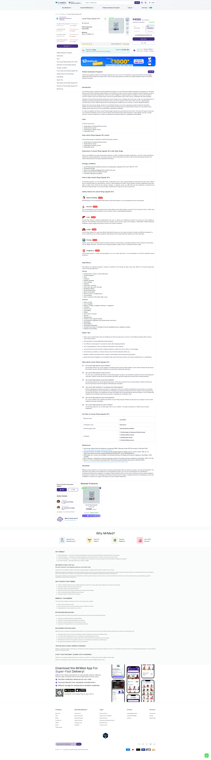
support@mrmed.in (132, 713)
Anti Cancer (78, 713)
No (74, 489)
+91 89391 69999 (131, 715)
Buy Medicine (66, 8)
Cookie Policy (103, 725)
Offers (57, 722)
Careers (129, 718)
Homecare (152, 713)
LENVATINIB (85, 28)
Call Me (151, 71)
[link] (57, 14)
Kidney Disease (79, 718)
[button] (142, 2)
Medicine (63, 14)
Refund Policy (103, 718)
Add (142, 43)
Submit (79, 744)
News (56, 725)
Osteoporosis (78, 722)
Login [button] (153, 2)
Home (57, 14)
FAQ (56, 715)
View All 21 (66, 46)
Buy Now (143, 39)
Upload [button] (137, 2)
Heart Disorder (79, 720)
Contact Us (58, 720)
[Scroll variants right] (154, 29)
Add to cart (93, 515)
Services (144, 8)
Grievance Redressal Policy (107, 720)
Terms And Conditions (106, 715)
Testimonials (58, 727)
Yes (63, 489)
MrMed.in (61, 749)
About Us (57, 713)
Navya (151, 715)
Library (130, 8)
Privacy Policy (103, 713)
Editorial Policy (103, 722)
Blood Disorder (79, 715)
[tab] (127, 19)
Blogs (56, 718)
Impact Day (153, 718)
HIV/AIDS (77, 725)
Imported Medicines (86, 8)
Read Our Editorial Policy (71, 520)
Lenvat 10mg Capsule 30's (75, 14)
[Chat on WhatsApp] (206, 755)
